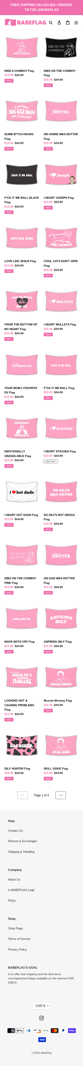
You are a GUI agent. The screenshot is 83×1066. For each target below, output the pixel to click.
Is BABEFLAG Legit (21, 890)
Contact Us (15, 830)
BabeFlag (46, 1053)
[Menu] (76, 22)
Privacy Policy (17, 949)
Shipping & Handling (21, 851)
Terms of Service (19, 938)
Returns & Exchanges (22, 841)
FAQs (12, 900)
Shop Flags (15, 928)
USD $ (40, 1005)
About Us (14, 879)
